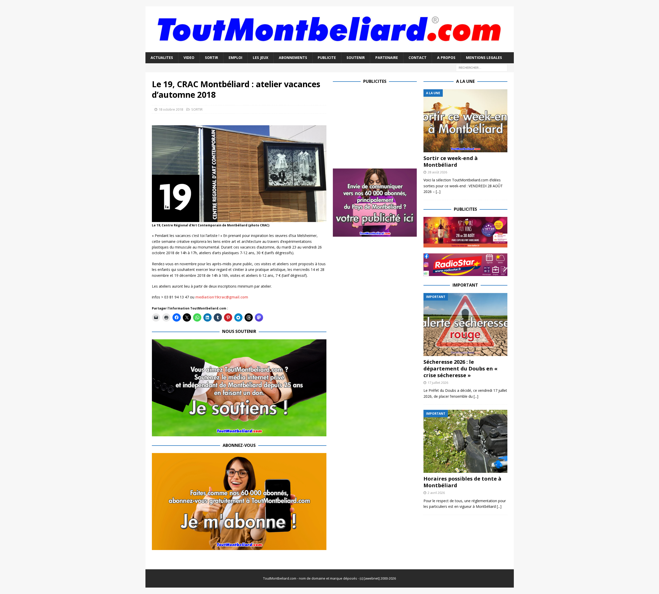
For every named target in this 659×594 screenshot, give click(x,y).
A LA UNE (465, 81)
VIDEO (189, 57)
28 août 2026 (437, 172)
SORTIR (211, 57)
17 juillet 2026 (438, 382)
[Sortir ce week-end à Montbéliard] (465, 120)
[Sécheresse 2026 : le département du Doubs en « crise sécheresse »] (465, 324)
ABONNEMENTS (293, 57)
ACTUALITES (162, 57)
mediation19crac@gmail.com (221, 297)
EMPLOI (235, 57)
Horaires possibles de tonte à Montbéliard (462, 482)
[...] (438, 191)
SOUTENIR (355, 57)
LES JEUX (260, 57)
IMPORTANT (465, 285)
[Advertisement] (376, 125)
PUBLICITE (327, 57)
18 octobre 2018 (171, 109)
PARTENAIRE (386, 57)
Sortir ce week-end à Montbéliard (450, 161)
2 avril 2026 (436, 492)
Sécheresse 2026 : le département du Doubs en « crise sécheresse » (460, 368)
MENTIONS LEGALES (484, 57)
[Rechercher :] (481, 67)
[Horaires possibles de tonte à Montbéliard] (465, 441)
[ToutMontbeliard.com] (329, 49)
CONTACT (418, 57)
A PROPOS (446, 57)
